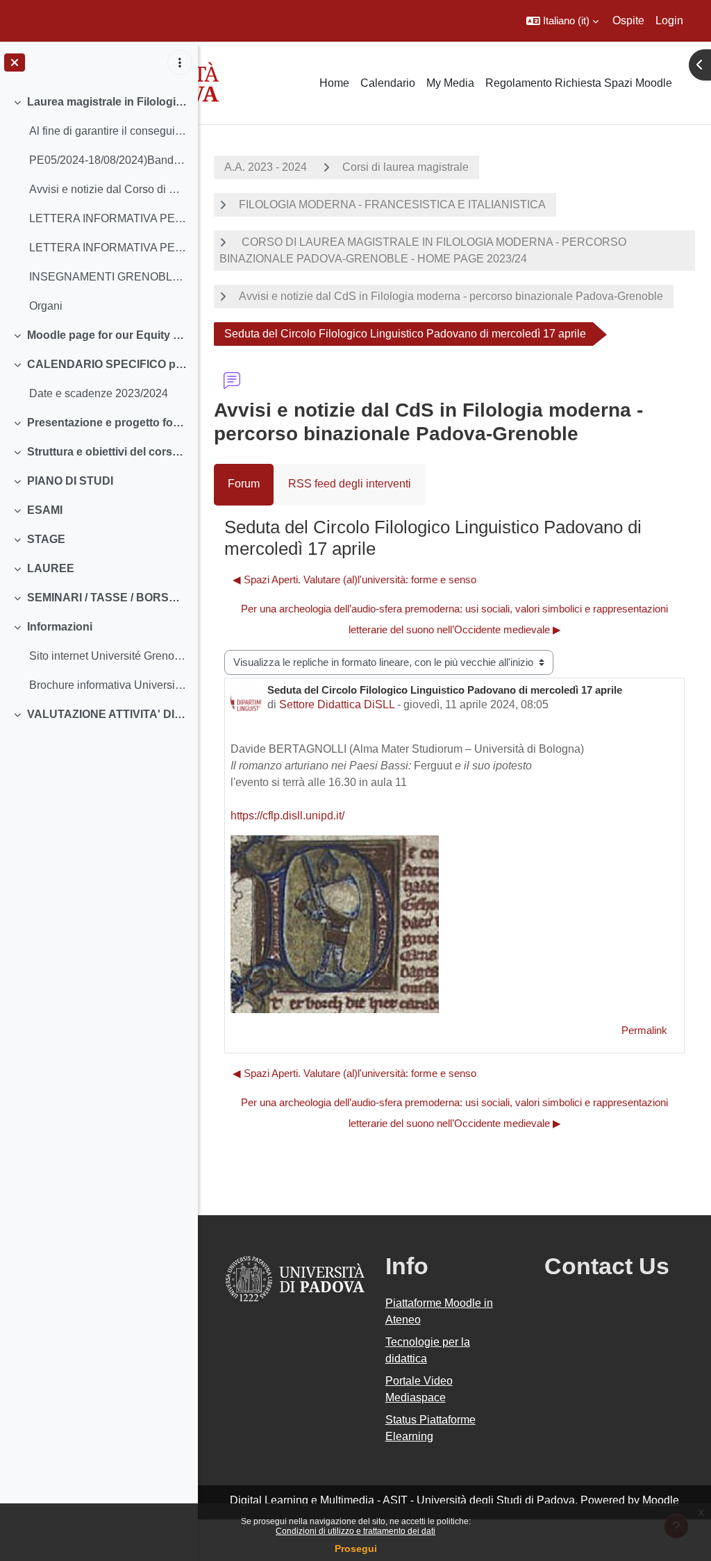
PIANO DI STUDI (70, 481)
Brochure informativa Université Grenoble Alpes (108, 685)
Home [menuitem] (334, 83)
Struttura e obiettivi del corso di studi (107, 452)
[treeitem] (98, 204)
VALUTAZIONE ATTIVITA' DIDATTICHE (107, 714)
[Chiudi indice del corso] (14, 62)
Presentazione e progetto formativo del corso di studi (107, 422)
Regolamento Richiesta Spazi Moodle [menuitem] (578, 83)
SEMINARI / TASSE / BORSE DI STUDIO (107, 597)
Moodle (660, 1500)
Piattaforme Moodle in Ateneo (439, 1311)
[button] (562, 21)
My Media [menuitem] (450, 83)
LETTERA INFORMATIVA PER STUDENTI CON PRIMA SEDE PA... (108, 218)
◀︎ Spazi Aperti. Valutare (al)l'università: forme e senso (354, 579)
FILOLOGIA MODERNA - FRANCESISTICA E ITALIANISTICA (392, 204)
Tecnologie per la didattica (427, 1350)
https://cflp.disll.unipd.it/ (287, 815)
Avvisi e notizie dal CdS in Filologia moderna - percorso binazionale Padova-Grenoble (451, 296)
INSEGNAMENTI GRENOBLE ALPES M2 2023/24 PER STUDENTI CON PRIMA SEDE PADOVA (108, 277)
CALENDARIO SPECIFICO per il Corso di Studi (107, 364)
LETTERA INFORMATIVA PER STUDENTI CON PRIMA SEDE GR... (108, 247)
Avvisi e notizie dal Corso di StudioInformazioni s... (108, 189)
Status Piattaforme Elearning (430, 1428)
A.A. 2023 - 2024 (265, 167)
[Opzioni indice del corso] (179, 62)
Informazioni (59, 627)
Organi (45, 306)
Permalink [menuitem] (644, 1030)
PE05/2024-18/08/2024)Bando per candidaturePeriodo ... (108, 160)
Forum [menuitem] (244, 484)
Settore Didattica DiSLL (336, 704)
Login (669, 20)
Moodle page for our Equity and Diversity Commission (107, 335)
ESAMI (44, 510)
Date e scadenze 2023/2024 (98, 393)
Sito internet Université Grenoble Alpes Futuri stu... (108, 656)
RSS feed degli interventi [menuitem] (349, 484)
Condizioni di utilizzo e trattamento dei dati (355, 1531)
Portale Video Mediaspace (419, 1389)
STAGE (46, 539)
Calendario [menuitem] (387, 83)
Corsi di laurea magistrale (405, 167)
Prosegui (356, 1548)
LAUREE (50, 568)
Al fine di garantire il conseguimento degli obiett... (108, 131)
